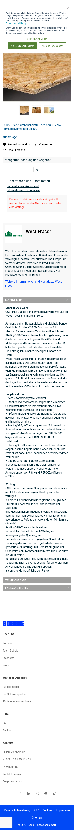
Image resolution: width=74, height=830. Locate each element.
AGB (36, 810)
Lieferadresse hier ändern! (23, 186)
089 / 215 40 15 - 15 (18, 759)
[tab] (37, 300)
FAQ (5, 723)
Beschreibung (13, 300)
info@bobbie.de (15, 752)
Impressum (63, 810)
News (6, 665)
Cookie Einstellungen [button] (37, 38)
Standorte (8, 658)
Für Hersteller (11, 686)
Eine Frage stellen (16, 588)
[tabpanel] (24, 110)
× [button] (67, 7)
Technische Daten (16, 580)
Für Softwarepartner (15, 694)
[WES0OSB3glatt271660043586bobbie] (24, 110)
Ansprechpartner (12, 781)
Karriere (7, 643)
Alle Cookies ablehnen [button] (52, 45)
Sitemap (37, 817)
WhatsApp (12, 766)
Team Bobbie (10, 650)
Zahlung (7, 730)
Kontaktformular (12, 774)
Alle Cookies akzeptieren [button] (22, 45)
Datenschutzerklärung (16, 23)
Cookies (47, 810)
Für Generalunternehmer (17, 701)
